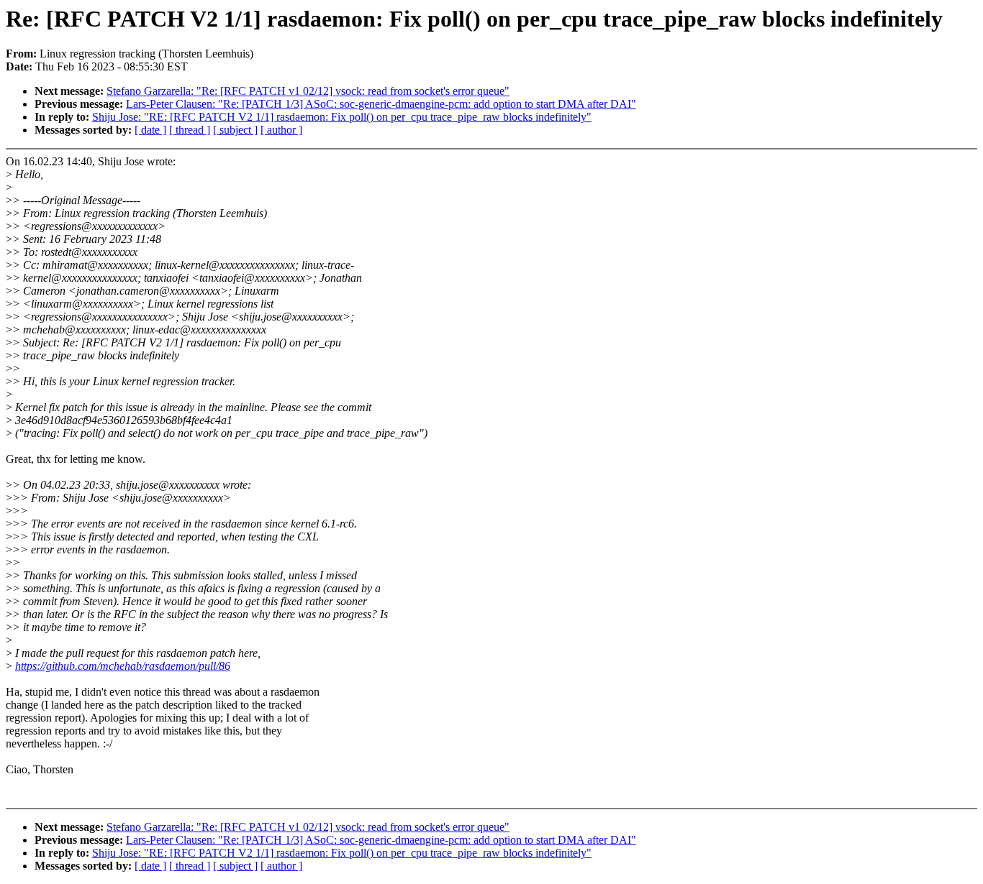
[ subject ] (235, 130)
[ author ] (281, 130)
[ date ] (150, 130)
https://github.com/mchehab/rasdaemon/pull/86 (122, 666)
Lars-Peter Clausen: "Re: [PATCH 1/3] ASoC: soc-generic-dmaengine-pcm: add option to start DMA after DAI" (381, 104)
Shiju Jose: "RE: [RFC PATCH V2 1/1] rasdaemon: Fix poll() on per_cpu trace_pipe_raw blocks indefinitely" (342, 117)
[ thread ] (189, 130)
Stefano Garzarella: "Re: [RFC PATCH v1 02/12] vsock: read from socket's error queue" (308, 91)
